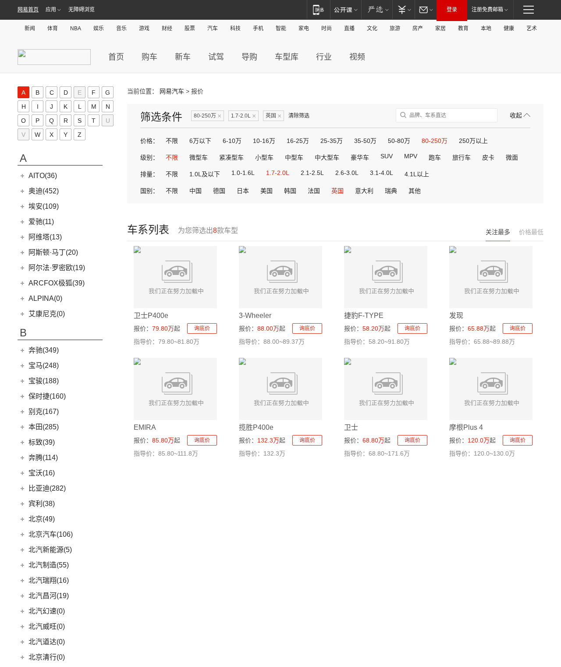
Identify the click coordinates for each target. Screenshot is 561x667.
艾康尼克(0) (46, 313)
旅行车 (461, 157)
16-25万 (298, 140)
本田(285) (43, 427)
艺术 (531, 28)
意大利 (364, 190)
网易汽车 (172, 91)
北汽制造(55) (48, 565)
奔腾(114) (43, 457)
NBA (75, 28)
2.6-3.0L (347, 172)
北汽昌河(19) (48, 595)
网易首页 (28, 10)
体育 (52, 28)
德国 (219, 190)
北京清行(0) (46, 657)
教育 (463, 28)
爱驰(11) (41, 221)
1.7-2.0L (243, 116)
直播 (349, 28)
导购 (249, 57)
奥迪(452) (43, 191)
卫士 (351, 427)
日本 (243, 190)
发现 (456, 315)
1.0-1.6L (243, 172)
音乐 (121, 28)
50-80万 (399, 140)
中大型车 (327, 157)
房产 (417, 28)
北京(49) (41, 519)
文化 (372, 28)
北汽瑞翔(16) (48, 580)
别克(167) (43, 411)
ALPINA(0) (45, 298)
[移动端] (318, 9)
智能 (281, 28)
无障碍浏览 (81, 10)
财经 (167, 28)
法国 (314, 190)
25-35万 (331, 140)
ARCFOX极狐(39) (56, 283)
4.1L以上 (417, 174)
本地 (486, 28)
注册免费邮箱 (487, 10)
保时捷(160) (47, 396)
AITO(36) (42, 175)
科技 (235, 28)
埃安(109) (43, 206)
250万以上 (473, 140)
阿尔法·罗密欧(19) (56, 267)
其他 (414, 190)
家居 (440, 28)
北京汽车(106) (50, 534)
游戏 (144, 28)
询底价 (202, 328)
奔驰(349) (43, 350)
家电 (303, 28)
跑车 (435, 157)
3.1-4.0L (381, 172)
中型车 (294, 157)
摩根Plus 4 (466, 427)
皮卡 (488, 157)
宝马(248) (43, 365)
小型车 (264, 157)
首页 (116, 57)
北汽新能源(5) (50, 549)
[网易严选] (376, 9)
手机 (258, 28)
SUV (386, 156)
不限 (172, 140)
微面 (512, 157)
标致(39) (41, 442)
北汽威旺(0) (46, 626)
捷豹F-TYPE (363, 315)
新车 (183, 57)
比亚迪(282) (47, 488)
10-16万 (264, 140)
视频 (357, 57)
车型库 (286, 57)
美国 (266, 190)
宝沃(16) (41, 473)
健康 (509, 28)
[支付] (403, 9)
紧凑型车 (231, 157)
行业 (324, 57)
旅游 (395, 28)
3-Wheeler (255, 315)
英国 (273, 116)
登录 (452, 10)
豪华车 (360, 157)
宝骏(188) (43, 381)
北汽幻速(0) (46, 611)
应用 (51, 10)
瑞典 (391, 190)
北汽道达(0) (46, 642)
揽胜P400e (256, 427)
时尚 (326, 28)
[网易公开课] (345, 9)
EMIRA (145, 427)
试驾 (216, 57)
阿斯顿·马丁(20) (53, 252)
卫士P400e (151, 315)
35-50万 (365, 140)
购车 (149, 57)
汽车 (212, 28)
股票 (190, 28)
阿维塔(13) (45, 237)
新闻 (30, 28)
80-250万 (207, 116)
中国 (195, 190)
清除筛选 (298, 116)
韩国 (290, 190)
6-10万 (232, 140)
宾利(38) (41, 503)
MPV (410, 156)
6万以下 (200, 140)
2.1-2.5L (312, 172)
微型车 (198, 157)
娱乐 (98, 28)
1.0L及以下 (204, 174)
